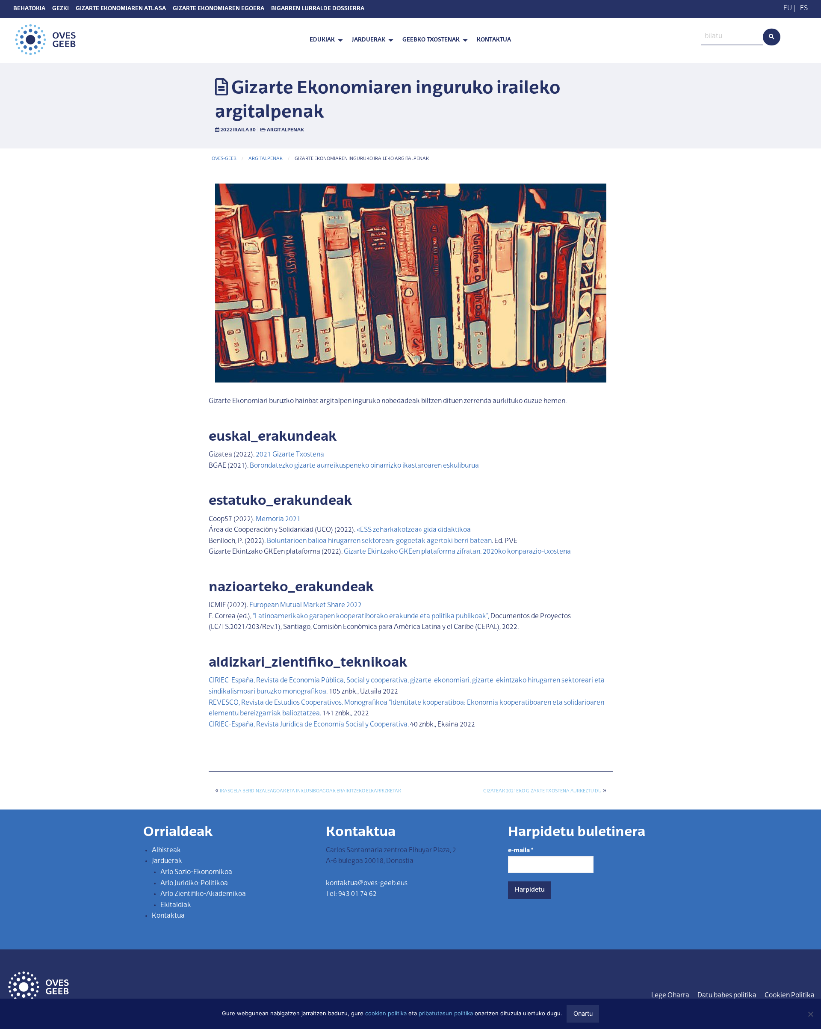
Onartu (583, 1013)
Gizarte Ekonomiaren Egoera (218, 9)
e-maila (520, 851)
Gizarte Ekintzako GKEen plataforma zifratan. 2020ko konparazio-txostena (457, 552)
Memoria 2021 (278, 519)
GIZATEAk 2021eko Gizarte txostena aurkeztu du (542, 791)
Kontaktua (494, 40)
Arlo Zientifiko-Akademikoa (203, 894)
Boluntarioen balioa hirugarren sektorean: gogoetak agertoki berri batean (379, 541)
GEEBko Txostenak (431, 40)
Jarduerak (368, 40)
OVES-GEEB (224, 159)
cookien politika (386, 1013)
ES (804, 8)
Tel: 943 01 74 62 (351, 894)
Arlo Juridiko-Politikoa (194, 883)
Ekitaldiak (175, 905)
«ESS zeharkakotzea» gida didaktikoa (414, 530)
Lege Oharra (670, 995)
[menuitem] (324, 40)
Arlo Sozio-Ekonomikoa (196, 872)
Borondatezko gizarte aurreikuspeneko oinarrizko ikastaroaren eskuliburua (364, 466)
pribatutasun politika (446, 1013)
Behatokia (29, 9)
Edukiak (322, 40)
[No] (810, 1014)
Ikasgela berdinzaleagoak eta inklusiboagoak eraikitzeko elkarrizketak (310, 791)
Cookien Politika (790, 995)
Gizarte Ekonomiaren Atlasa (121, 9)
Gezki (60, 9)
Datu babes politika (726, 995)
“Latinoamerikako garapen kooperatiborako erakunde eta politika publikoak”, (371, 616)
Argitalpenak (285, 130)
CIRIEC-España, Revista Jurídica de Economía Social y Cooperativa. (309, 724)
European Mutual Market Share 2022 (305, 605)
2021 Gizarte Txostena (290, 454)
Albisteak (166, 850)
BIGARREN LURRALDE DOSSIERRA (317, 9)
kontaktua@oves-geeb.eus (367, 883)
